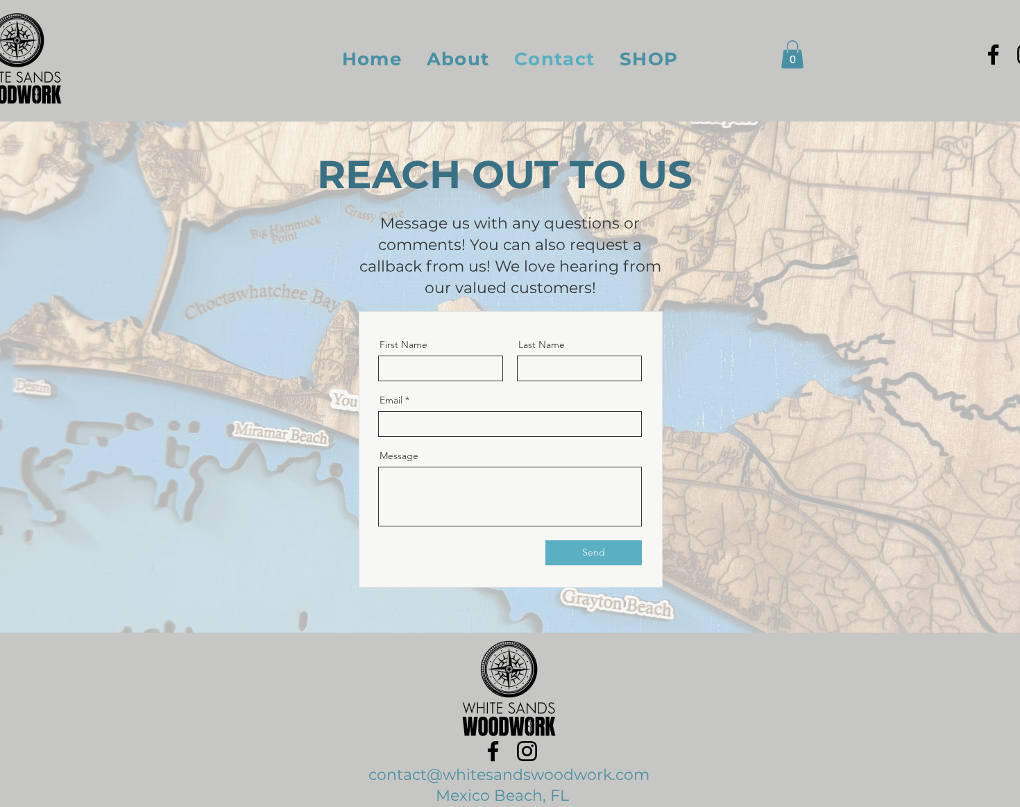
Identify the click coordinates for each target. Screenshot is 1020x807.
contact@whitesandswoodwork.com (508, 774)
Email (391, 400)
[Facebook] (993, 54)
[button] (792, 54)
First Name (403, 344)
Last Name (541, 344)
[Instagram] (527, 751)
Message (399, 455)
